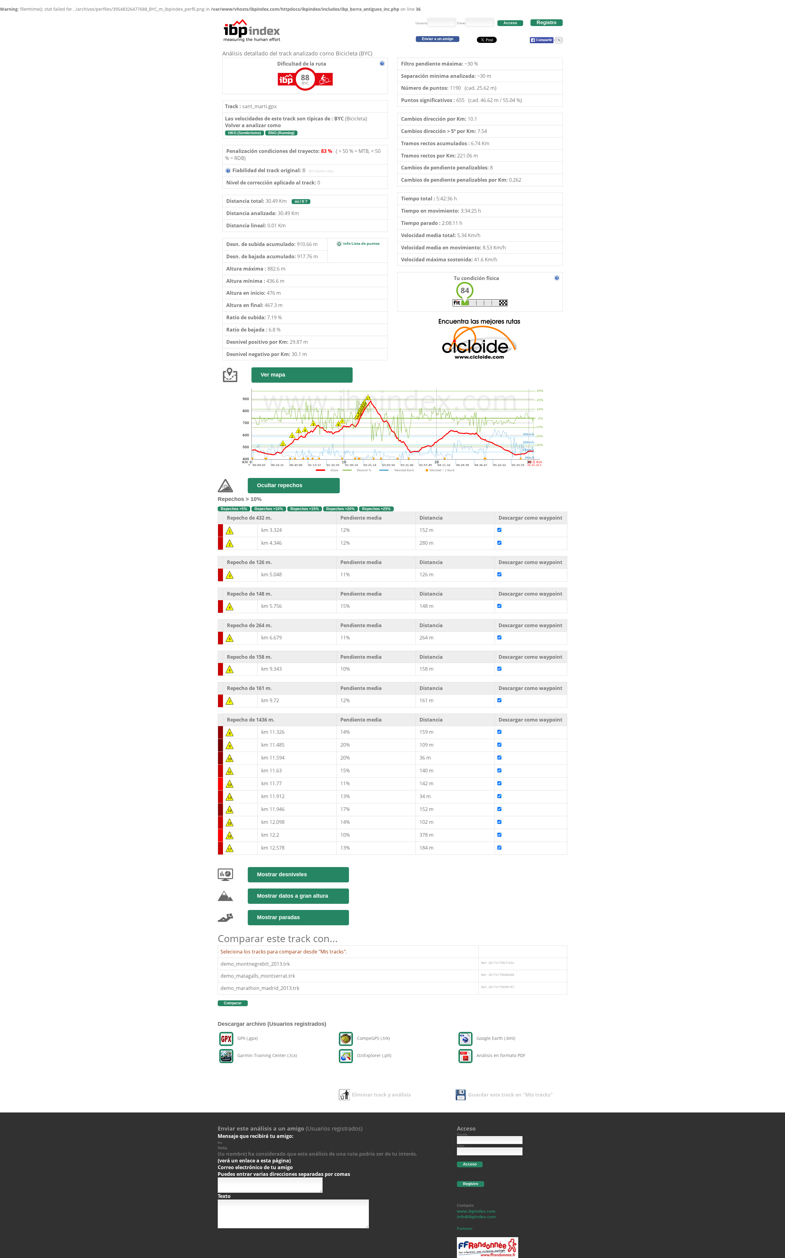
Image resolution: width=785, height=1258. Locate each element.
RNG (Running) (281, 133)
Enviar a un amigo (437, 39)
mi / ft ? (301, 201)
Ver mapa (273, 375)
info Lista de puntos (361, 243)
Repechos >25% (376, 509)
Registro (547, 22)
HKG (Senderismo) (244, 133)
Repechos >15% (304, 509)
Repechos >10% (269, 509)
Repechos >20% (340, 509)
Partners (465, 1228)
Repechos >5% (234, 509)
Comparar (233, 1003)
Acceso (510, 23)
